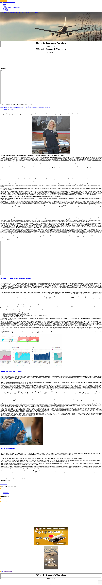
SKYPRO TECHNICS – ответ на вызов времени (15, 278)
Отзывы (4, 6)
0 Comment (14, 109)
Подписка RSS (6, 10)
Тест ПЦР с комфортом (8, 448)
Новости (4, 494)
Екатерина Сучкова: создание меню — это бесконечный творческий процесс (25, 107)
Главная (4, 4)
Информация (5, 492)
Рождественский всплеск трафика (11, 371)
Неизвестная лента (8, 571)
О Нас (4, 5)
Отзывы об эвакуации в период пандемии (11, 7)
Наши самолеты (6, 493)
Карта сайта (5, 9)
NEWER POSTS (3, 482)
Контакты (5, 8)
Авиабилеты (5, 490)
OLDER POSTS (3, 484)
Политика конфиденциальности (51, 583)
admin (3, 109)
